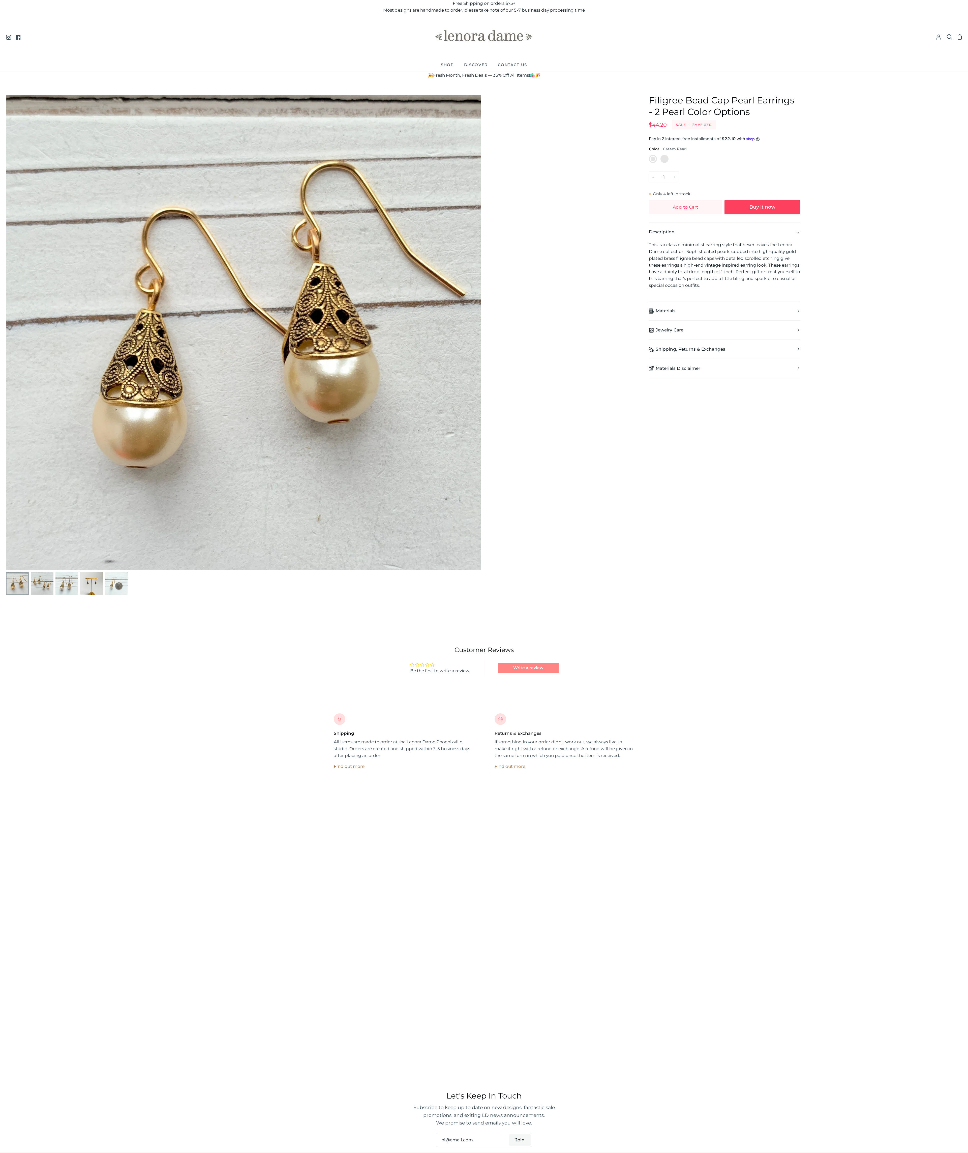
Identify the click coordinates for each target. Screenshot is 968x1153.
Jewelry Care (669, 329)
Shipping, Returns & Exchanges (690, 349)
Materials (666, 310)
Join (520, 1139)
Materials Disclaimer (678, 368)
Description (662, 231)
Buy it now (762, 207)
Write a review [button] (528, 667)
